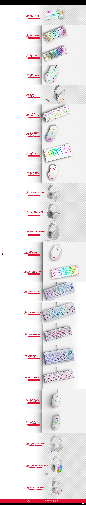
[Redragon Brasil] (2, 250)
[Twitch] (2, 254)
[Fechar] (85, 503)
